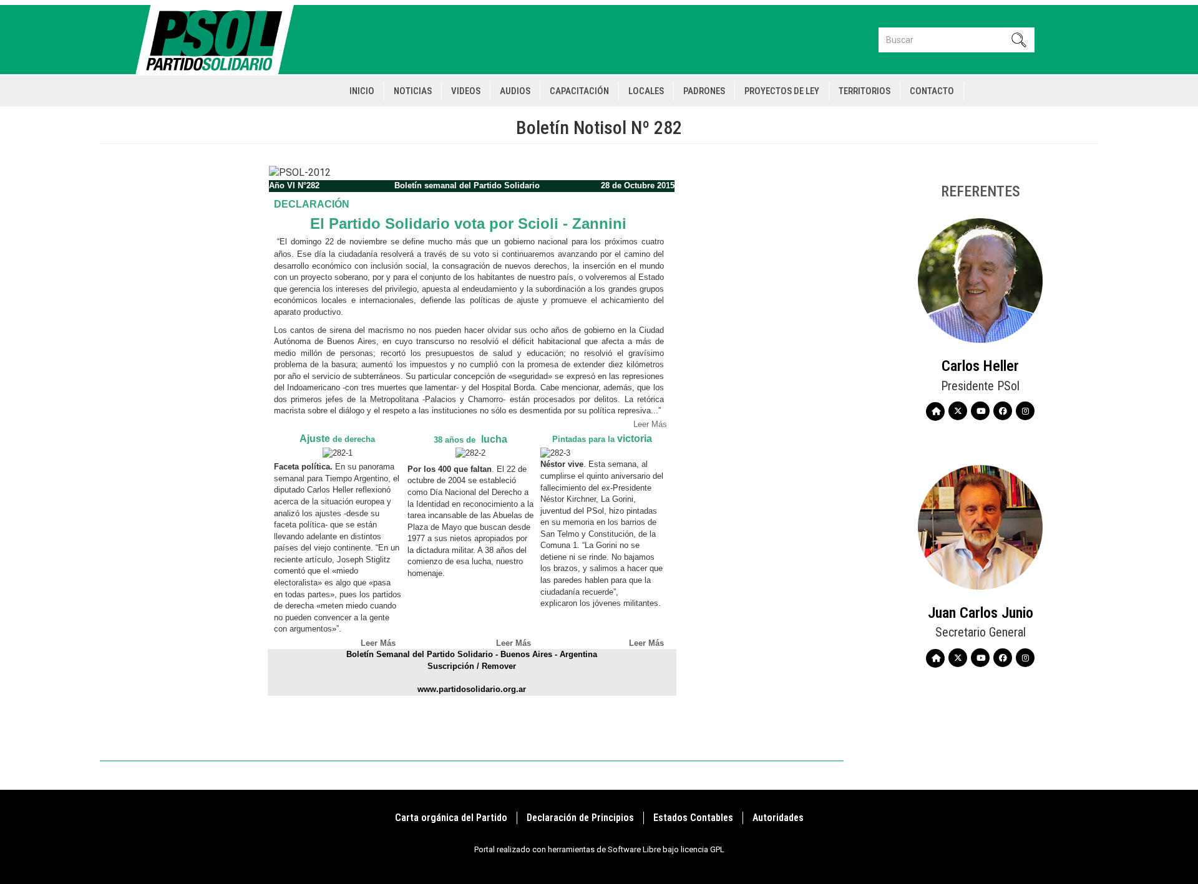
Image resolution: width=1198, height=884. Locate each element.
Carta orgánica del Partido (451, 818)
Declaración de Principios (580, 818)
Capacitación (579, 91)
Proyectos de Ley (781, 91)
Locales (646, 91)
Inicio (361, 91)
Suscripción (450, 666)
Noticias (413, 91)
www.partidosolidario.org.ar (471, 689)
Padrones (704, 91)
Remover (499, 666)
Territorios (864, 91)
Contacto (932, 91)
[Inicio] (219, 39)
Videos (465, 91)
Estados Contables (693, 818)
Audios (515, 91)
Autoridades (778, 818)
